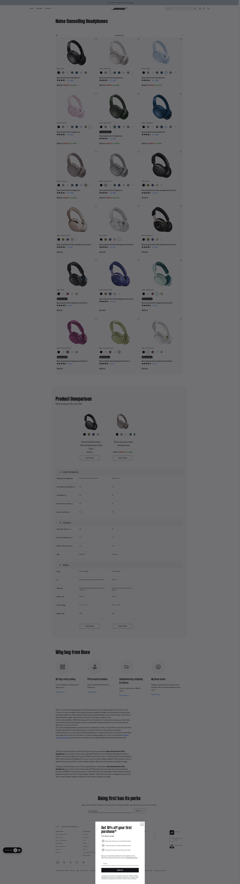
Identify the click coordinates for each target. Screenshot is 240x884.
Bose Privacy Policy (132, 857)
